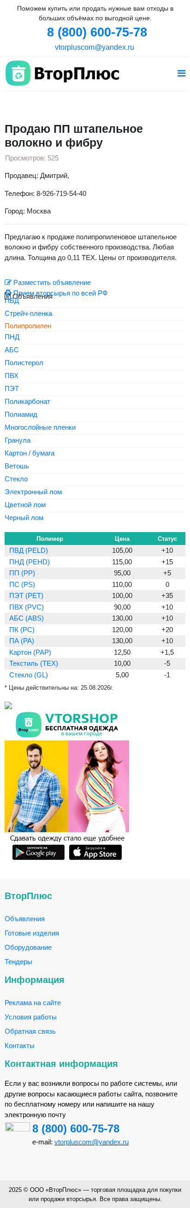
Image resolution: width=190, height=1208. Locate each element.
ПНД (12, 337)
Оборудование (28, 947)
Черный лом (24, 518)
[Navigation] (181, 73)
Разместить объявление (51, 282)
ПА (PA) (21, 641)
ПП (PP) (22, 573)
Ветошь (17, 466)
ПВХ (11, 376)
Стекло (16, 479)
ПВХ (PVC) (26, 607)
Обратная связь (30, 1031)
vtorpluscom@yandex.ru (93, 47)
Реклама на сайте (33, 1003)
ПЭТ (12, 388)
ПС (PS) (22, 584)
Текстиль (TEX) (33, 663)
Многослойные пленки (40, 427)
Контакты (20, 1045)
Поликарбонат (27, 401)
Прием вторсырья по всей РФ (59, 293)
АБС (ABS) (26, 618)
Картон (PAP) (30, 652)
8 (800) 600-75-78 (75, 1128)
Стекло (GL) (28, 675)
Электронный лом (33, 492)
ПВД (12, 300)
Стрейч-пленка (28, 313)
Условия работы (31, 1017)
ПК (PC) (22, 630)
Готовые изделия (32, 933)
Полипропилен (28, 326)
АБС (12, 350)
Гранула (17, 440)
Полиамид (21, 414)
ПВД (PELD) (28, 550)
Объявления (25, 919)
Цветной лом (25, 505)
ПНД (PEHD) (29, 562)
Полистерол (24, 363)
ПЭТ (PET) (26, 595)
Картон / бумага (29, 453)
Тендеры (18, 961)
